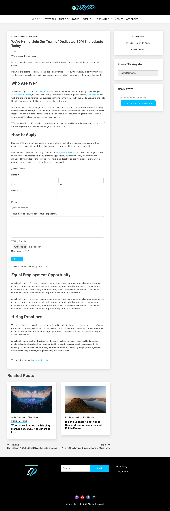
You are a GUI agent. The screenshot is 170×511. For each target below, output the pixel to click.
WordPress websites (21, 94)
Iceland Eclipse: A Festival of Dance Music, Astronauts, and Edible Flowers (83, 425)
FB (88, 497)
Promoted (103, 19)
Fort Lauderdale (43, 91)
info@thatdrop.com (65, 152)
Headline (33, 36)
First (13, 184)
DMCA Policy (120, 466)
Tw (94, 497)
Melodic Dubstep (19, 421)
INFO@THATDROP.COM (138, 43)
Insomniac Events (39, 360)
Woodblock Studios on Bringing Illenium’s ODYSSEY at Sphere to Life (30, 429)
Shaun (16, 51)
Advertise (132, 19)
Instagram (77, 497)
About (119, 19)
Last (60, 184)
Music (35, 19)
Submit (87, 19)
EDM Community (19, 36)
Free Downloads (69, 19)
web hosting (93, 94)
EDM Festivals (90, 417)
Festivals (50, 19)
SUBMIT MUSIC (138, 49)
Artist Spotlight (18, 417)
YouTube (82, 497)
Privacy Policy (121, 471)
